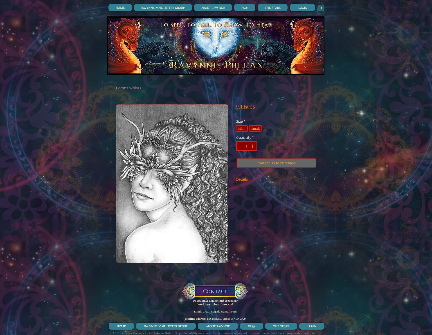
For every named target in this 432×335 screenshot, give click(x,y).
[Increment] (253, 146)
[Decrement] (240, 146)
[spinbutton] (246, 146)
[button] (320, 6)
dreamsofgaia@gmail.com (220, 311)
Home (121, 87)
